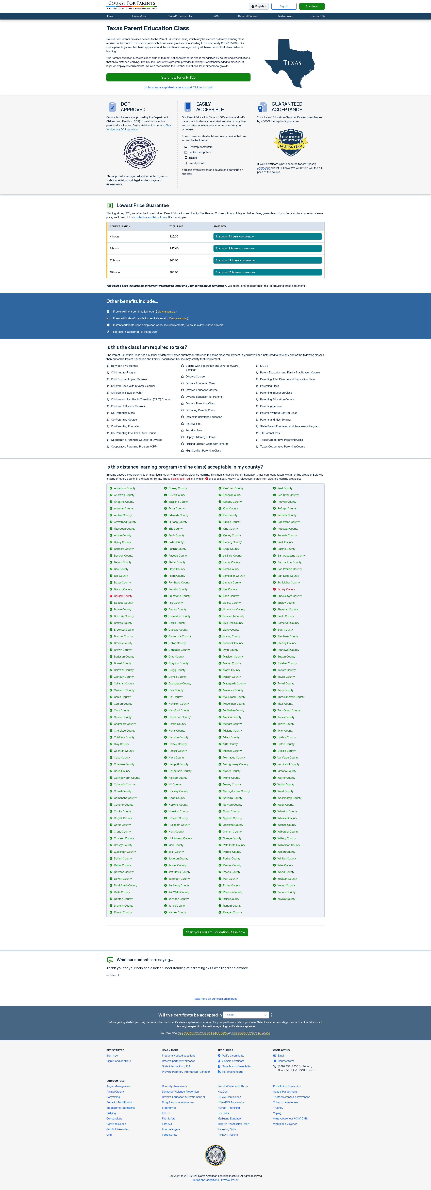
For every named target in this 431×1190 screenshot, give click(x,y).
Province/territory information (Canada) (186, 1071)
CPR (109, 1134)
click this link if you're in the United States (203, 1033)
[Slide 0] (206, 992)
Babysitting (113, 1097)
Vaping (277, 1113)
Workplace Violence (285, 1124)
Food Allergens (171, 1129)
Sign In (284, 6)
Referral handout (232, 1071)
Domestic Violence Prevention (180, 1091)
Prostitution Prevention (287, 1086)
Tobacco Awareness (286, 1102)
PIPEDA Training (228, 1134)
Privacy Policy (230, 1180)
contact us (263, 168)
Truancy (278, 1107)
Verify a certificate (233, 1055)
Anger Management (118, 1086)
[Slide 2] (218, 992)
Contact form (286, 1061)
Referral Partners (248, 16)
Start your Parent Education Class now (215, 932)
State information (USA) (177, 1066)
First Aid (167, 1124)
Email (281, 1055)
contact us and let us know (150, 217)
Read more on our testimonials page (215, 998)
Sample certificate (233, 1061)
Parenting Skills (227, 1129)
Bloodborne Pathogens (120, 1107)
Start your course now (235, 236)
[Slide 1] (212, 992)
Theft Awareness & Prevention (291, 1097)
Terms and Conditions (206, 1180)
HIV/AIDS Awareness (231, 1102)
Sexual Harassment (285, 1091)
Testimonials (285, 16)
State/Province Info (180, 16)
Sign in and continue (118, 1061)
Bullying (111, 1113)
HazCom (223, 1091)
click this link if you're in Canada (250, 1033)
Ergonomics (169, 1107)
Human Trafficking (229, 1107)
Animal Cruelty (115, 1091)
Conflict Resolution (117, 1129)
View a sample (166, 311)
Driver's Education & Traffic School (183, 1097)
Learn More (139, 16)
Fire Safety (168, 1118)
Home (109, 16)
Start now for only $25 (178, 77)
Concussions (114, 1118)
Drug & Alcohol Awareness (178, 1102)
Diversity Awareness (174, 1086)
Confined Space (116, 1124)
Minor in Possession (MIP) (234, 1124)
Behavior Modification (119, 1102)
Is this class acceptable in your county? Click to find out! (178, 87)
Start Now (312, 6)
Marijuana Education (230, 1118)
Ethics (165, 1113)
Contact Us (318, 16)
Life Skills (223, 1113)
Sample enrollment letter (236, 1066)
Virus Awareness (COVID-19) (291, 1118)
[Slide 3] (224, 992)
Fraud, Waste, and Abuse (233, 1086)
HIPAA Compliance (229, 1097)
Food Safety (169, 1134)
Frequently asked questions (178, 1055)
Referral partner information (178, 1061)
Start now (112, 1055)
